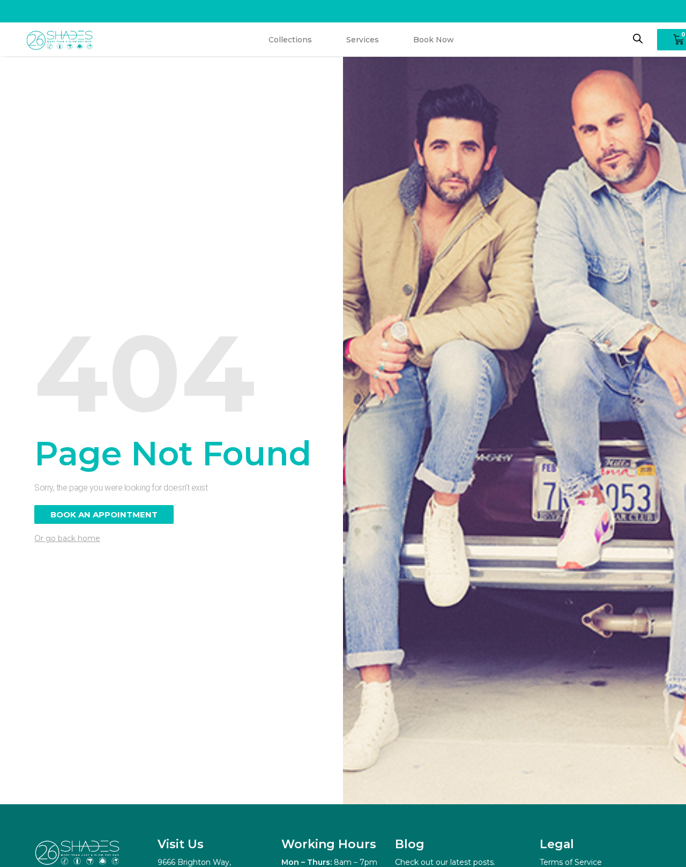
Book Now (433, 40)
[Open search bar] (637, 38)
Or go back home (67, 538)
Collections (290, 40)
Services (362, 40)
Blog (409, 844)
